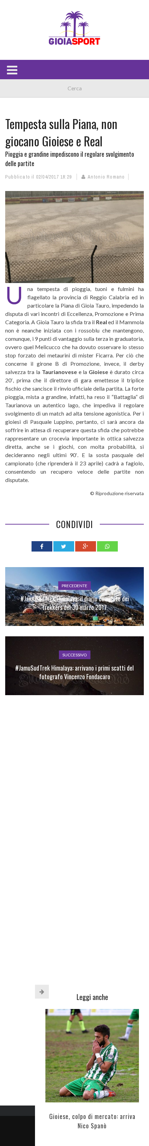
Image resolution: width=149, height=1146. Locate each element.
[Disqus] (74, 805)
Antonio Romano (106, 177)
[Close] (42, 992)
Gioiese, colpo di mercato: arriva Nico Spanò (92, 1121)
